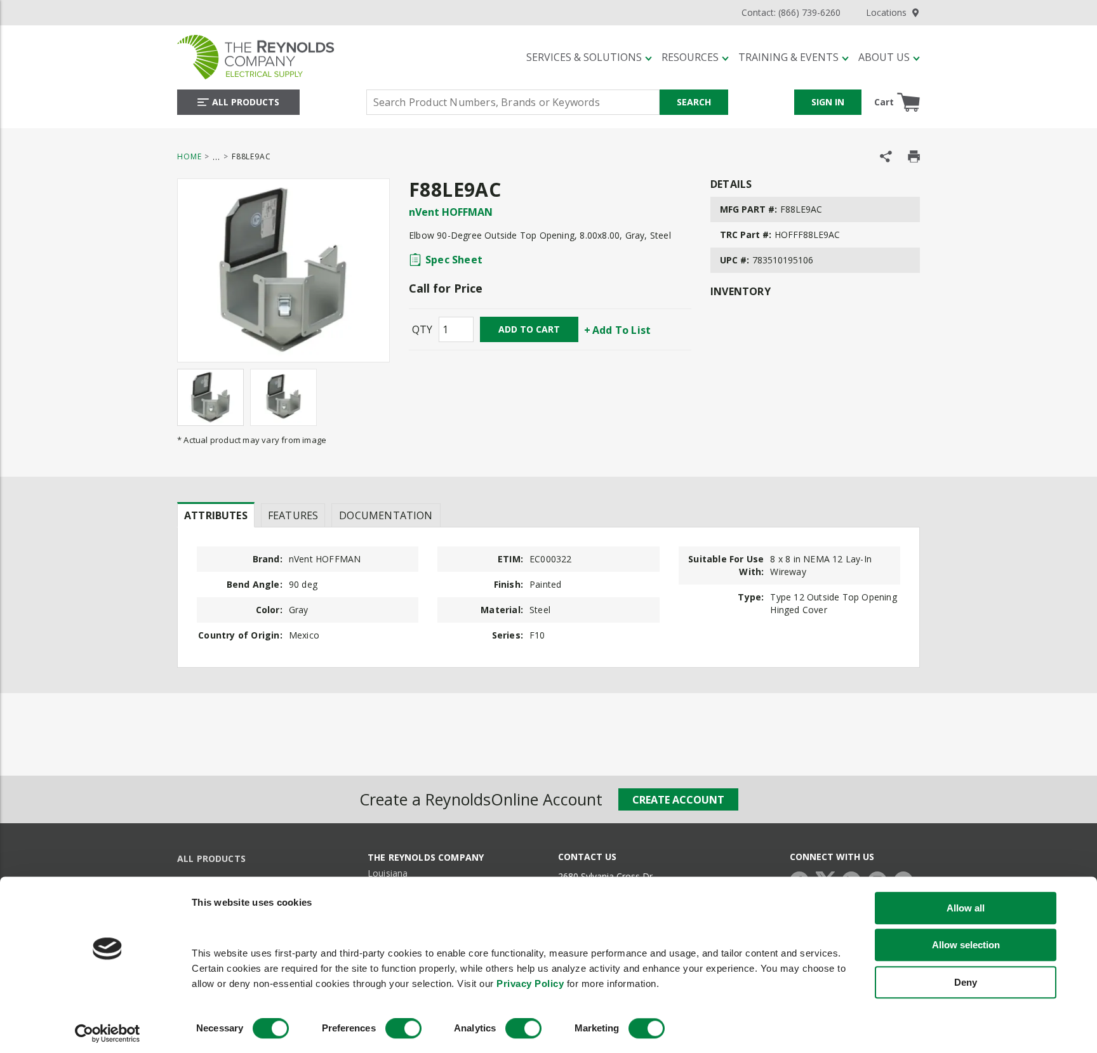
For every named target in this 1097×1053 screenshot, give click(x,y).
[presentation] (216, 514)
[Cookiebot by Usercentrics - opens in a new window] (107, 1033)
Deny (965, 982)
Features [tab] (293, 515)
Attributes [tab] (216, 515)
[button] (589, 57)
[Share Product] (886, 156)
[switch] (403, 1029)
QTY (422, 329)
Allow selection (966, 944)
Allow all (966, 908)
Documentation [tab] (385, 515)
